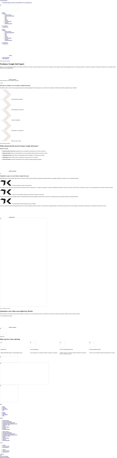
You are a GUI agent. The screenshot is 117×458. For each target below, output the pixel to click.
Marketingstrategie (8, 23)
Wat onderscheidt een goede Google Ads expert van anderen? (24, 203)
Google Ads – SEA (6, 424)
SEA (6, 17)
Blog (3, 410)
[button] (58, 183)
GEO (6, 19)
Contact (3, 445)
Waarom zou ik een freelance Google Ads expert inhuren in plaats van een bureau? (28, 194)
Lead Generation (8, 21)
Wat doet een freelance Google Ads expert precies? (22, 185)
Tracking (6, 22)
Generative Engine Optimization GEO (9, 423)
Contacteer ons (5, 27)
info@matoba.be (5, 447)
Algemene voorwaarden (4, 457)
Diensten (4, 13)
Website (6, 20)
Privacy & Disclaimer (4, 456)
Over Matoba (5, 25)
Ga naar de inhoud (3, 0)
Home (3, 12)
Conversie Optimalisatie (9, 15)
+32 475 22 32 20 (5, 446)
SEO (6, 18)
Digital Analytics (8, 14)
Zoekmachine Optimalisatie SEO (8, 422)
